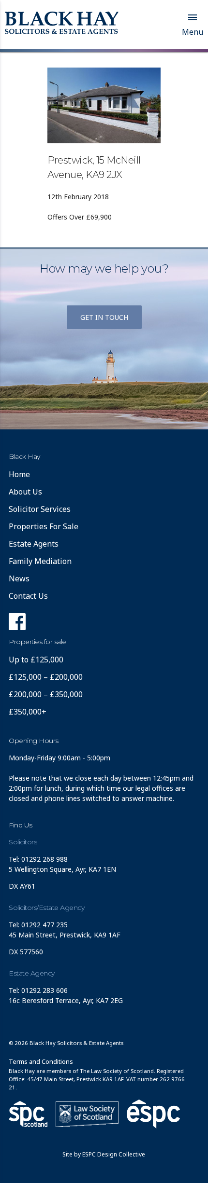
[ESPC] (28, 1114)
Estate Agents (34, 543)
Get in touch (104, 317)
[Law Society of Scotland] (87, 1114)
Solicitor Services (40, 509)
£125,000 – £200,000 (46, 677)
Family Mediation (40, 561)
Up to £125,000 (36, 659)
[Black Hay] (62, 24)
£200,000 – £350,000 (46, 694)
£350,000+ (27, 711)
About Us (25, 491)
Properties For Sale (43, 526)
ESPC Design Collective (113, 1154)
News (19, 578)
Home (19, 474)
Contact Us (28, 596)
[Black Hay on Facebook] (17, 624)
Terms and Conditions (41, 1061)
